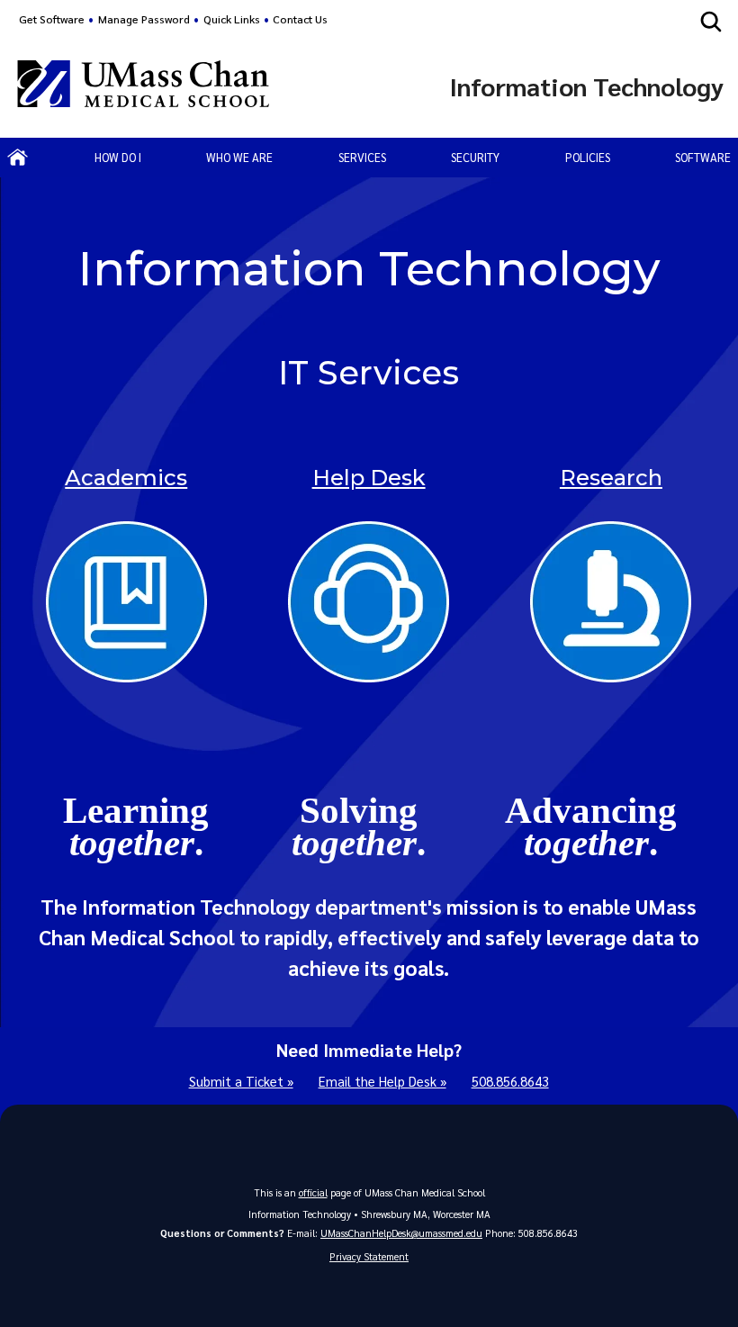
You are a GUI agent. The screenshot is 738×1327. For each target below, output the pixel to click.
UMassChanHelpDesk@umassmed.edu (401, 1233)
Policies (587, 157)
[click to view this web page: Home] (18, 157)
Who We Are (239, 157)
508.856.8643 (510, 1081)
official (313, 1192)
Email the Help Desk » (382, 1081)
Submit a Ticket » (241, 1081)
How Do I (117, 157)
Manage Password (144, 19)
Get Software (52, 19)
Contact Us (300, 19)
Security (475, 157)
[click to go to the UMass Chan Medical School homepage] (143, 86)
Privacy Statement (369, 1256)
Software (703, 157)
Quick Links (231, 19)
